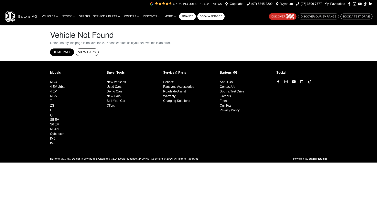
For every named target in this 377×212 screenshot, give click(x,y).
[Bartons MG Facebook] (350, 4)
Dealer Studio (318, 159)
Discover (150, 16)
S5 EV (54, 119)
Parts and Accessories (178, 86)
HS (52, 110)
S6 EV (54, 124)
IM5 (52, 138)
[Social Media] (366, 4)
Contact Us (227, 86)
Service (168, 82)
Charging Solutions (176, 100)
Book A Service (211, 16)
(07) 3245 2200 (262, 3)
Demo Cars (115, 91)
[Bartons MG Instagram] (355, 4)
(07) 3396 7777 (311, 3)
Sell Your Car (116, 100)
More (169, 16)
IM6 (52, 143)
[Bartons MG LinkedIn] (371, 4)
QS (52, 115)
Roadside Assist (174, 91)
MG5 (53, 96)
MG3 (53, 82)
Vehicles (48, 16)
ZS (52, 105)
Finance (187, 16)
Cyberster (57, 133)
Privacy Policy (230, 110)
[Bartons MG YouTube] (360, 4)
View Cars (87, 52)
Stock (67, 16)
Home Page (62, 52)
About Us (226, 82)
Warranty (169, 96)
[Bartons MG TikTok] (310, 81)
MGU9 (54, 129)
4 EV (53, 91)
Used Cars (114, 86)
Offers (84, 16)
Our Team (226, 105)
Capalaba (236, 3)
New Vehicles (116, 82)
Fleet (223, 100)
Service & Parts (105, 16)
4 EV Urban (58, 86)
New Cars (114, 96)
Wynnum (286, 3)
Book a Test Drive (356, 16)
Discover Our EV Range (318, 16)
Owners (130, 16)
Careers (225, 96)
